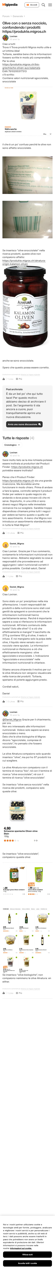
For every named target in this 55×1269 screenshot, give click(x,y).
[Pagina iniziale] (10, 4)
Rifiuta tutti (27, 1254)
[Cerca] (43, 5)
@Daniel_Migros (11, 719)
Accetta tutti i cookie (27, 1263)
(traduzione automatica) (11, 374)
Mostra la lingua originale (30, 374)
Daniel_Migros (17, 543)
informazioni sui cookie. (21, 1248)
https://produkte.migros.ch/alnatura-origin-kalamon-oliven (24, 262)
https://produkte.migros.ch (27, 467)
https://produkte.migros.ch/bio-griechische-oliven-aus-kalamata (21, 66)
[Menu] (50, 5)
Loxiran (13, 36)
